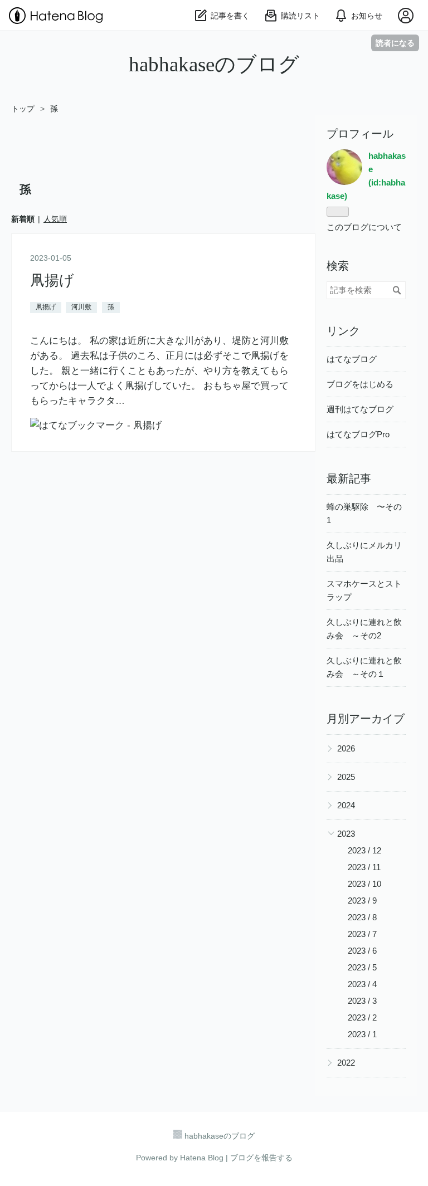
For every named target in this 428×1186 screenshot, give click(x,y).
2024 (346, 805)
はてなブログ (352, 359)
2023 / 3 (362, 1001)
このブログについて (364, 227)
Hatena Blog (201, 1157)
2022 (346, 1062)
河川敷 (81, 307)
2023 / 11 (364, 867)
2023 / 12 (364, 850)
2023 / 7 (362, 934)
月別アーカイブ (366, 718)
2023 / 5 (362, 967)
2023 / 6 (362, 950)
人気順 (55, 218)
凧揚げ (52, 280)
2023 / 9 (362, 900)
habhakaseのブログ (214, 64)
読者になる (395, 42)
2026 (346, 748)
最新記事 (349, 478)
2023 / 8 (362, 917)
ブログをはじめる (360, 384)
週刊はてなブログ (360, 409)
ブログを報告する (261, 1157)
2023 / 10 (364, 884)
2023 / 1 (362, 1034)
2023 (346, 833)
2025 (346, 777)
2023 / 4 (362, 984)
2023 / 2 (362, 1017)
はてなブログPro (358, 434)
